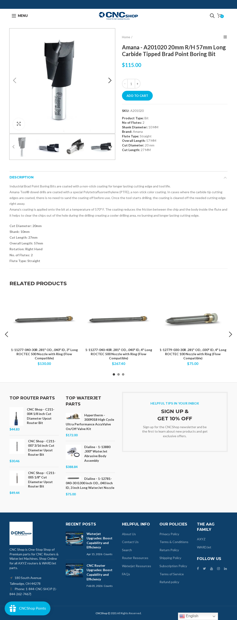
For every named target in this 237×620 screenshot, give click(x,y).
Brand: (127, 131)
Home (126, 37)
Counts (107, 554)
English (191, 616)
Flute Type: (130, 136)
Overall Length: (134, 140)
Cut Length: (131, 150)
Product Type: (133, 118)
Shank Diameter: (135, 127)
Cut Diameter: (133, 145)
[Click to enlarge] (19, 124)
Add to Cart (137, 96)
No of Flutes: (132, 122)
